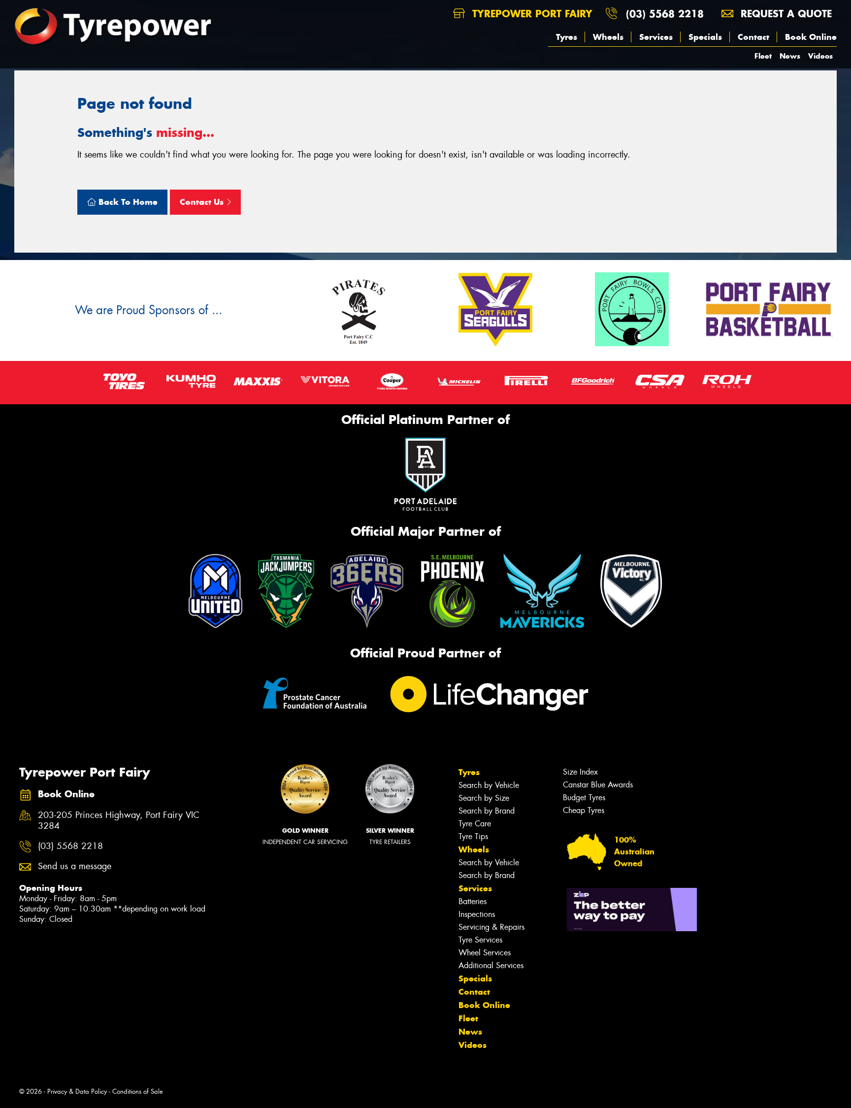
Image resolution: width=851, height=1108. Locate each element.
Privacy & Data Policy (77, 1091)
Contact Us (203, 201)
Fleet (763, 56)
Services (656, 37)
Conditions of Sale (137, 1091)
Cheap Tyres (583, 810)
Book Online (811, 37)
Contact (753, 37)
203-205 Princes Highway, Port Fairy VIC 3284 (118, 821)
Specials (705, 37)
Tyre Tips (473, 836)
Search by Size (483, 798)
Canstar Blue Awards (598, 785)
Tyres (566, 37)
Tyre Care (474, 823)
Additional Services (491, 965)
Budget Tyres (584, 797)
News (790, 56)
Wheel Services (484, 952)
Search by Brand (486, 811)
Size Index (580, 772)
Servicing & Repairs (491, 927)
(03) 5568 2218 (665, 13)
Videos (820, 56)
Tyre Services (480, 940)
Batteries (472, 901)
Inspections (476, 914)
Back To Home (127, 201)
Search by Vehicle (488, 785)
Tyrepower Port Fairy (530, 13)
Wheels (608, 37)
